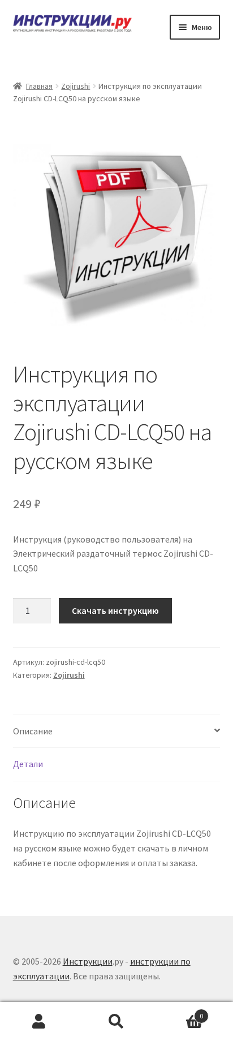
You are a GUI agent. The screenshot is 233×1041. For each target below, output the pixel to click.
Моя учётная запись (38, 1022)
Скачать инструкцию (115, 610)
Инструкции (88, 961)
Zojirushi (75, 86)
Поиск (116, 1022)
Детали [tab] (28, 763)
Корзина (180, 1012)
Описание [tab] (33, 731)
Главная (39, 86)
